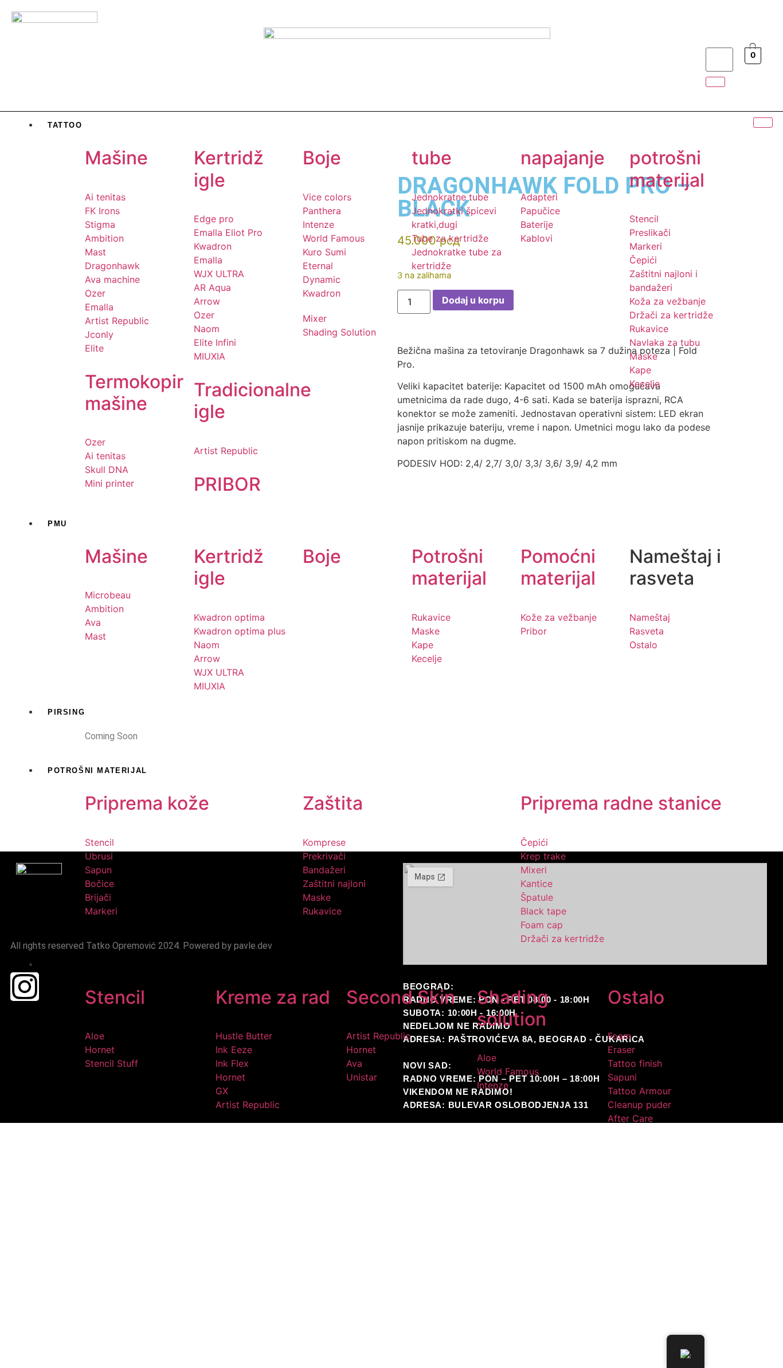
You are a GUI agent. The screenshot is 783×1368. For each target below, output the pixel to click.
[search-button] (715, 82)
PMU (57, 523)
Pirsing (66, 712)
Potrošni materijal (97, 770)
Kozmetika (74, 964)
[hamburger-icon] (763, 122)
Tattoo (65, 125)
